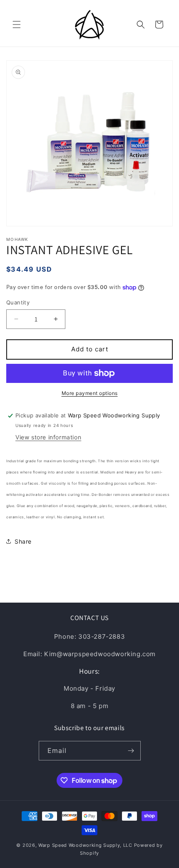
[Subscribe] (131, 750)
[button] (16, 24)
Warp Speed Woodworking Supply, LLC (85, 845)
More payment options (90, 393)
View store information (48, 437)
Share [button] (23, 541)
